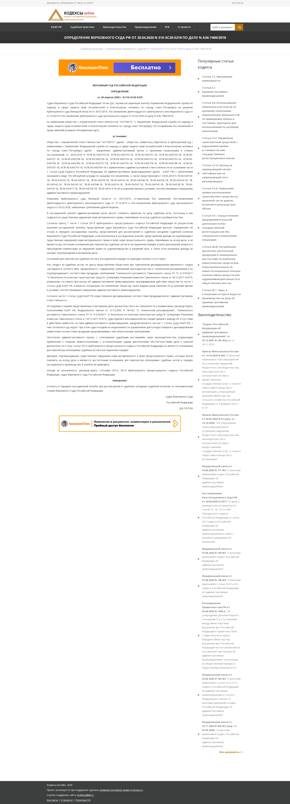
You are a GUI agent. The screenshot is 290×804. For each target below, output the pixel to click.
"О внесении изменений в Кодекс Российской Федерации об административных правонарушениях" (221, 476)
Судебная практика (82, 27)
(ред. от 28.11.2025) (218, 334)
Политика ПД (82, 800)
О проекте (184, 27)
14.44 (61, 171)
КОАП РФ (56, 27)
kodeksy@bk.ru (85, 795)
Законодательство (114, 27)
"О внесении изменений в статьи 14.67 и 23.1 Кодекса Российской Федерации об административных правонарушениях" (221, 586)
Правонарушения (145, 27)
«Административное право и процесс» (121, 790)
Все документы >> (231, 752)
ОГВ (167, 27)
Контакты (237, 2)
